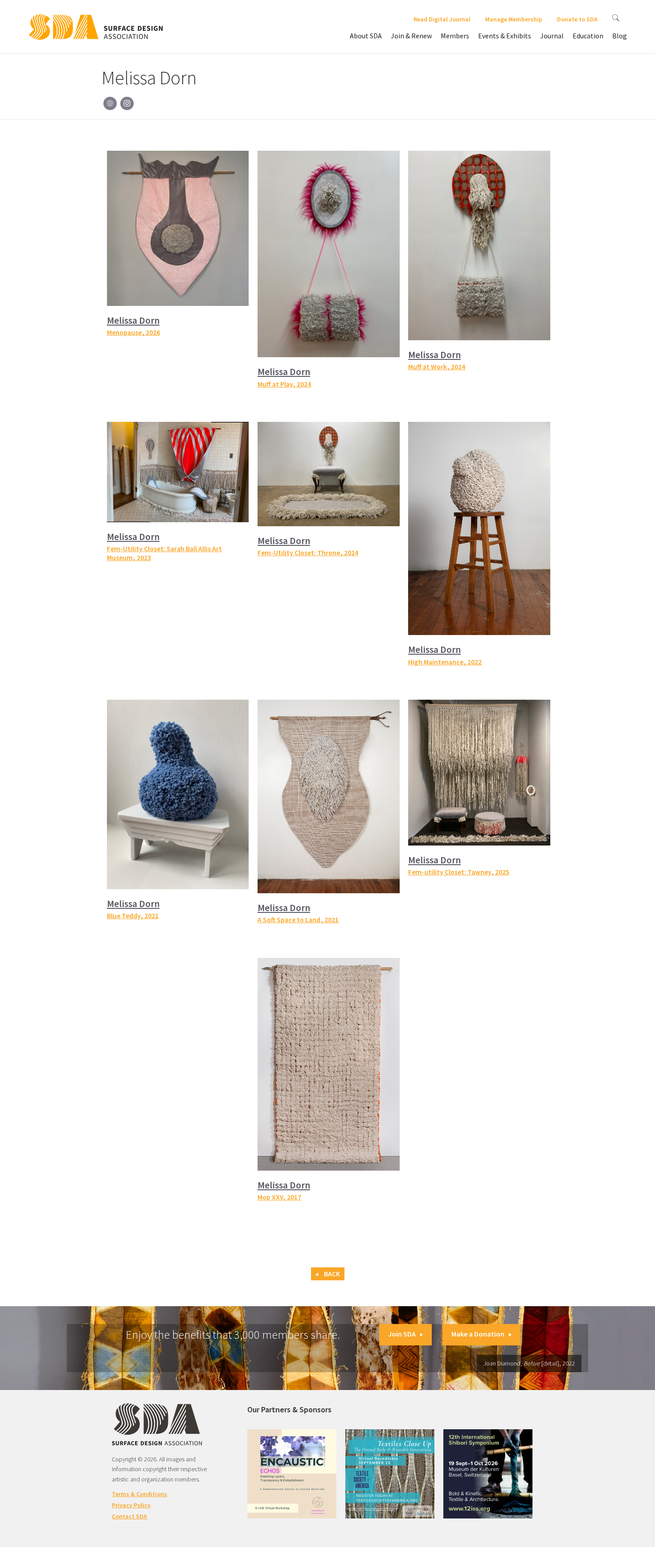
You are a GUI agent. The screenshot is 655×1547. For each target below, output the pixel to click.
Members (455, 35)
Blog (619, 35)
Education (588, 35)
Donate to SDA (577, 19)
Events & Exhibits (504, 35)
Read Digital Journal (442, 19)
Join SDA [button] (402, 1333)
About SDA (366, 35)
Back (331, 1274)
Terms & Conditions (139, 1494)
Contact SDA (129, 1516)
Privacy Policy (131, 1505)
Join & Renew (411, 35)
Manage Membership (513, 19)
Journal (552, 35)
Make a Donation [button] (477, 1333)
